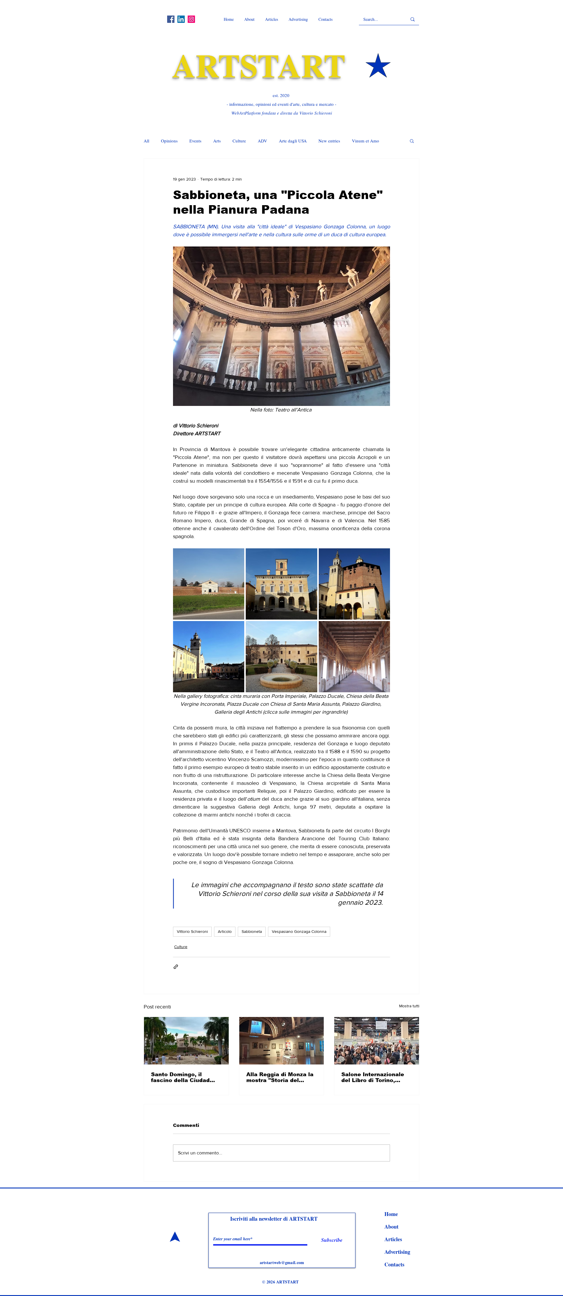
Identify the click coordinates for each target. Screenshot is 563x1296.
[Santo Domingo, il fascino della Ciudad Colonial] (186, 1040)
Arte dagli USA (293, 140)
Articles (393, 1239)
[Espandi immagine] (208, 584)
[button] (412, 140)
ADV (262, 140)
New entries (329, 140)
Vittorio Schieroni (192, 931)
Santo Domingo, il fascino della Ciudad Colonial (180, 1077)
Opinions (169, 140)
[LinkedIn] (181, 19)
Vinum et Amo (365, 140)
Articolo (225, 931)
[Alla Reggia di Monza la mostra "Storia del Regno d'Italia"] (281, 1040)
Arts (217, 140)
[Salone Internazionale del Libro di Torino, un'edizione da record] (376, 1040)
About (391, 1226)
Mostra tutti (409, 1006)
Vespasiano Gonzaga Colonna (299, 931)
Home (391, 1214)
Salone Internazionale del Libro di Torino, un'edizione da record (372, 1077)
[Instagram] (191, 19)
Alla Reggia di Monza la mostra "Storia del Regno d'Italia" (279, 1077)
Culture (239, 140)
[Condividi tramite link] (176, 967)
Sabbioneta (252, 931)
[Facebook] (170, 19)
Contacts (394, 1264)
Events (195, 140)
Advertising (397, 1252)
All (146, 140)
